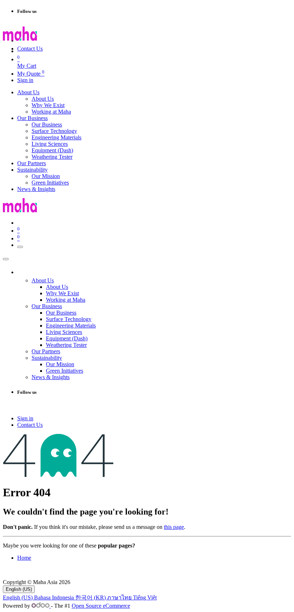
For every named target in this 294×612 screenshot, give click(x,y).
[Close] (6, 259)
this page (174, 527)
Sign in (25, 80)
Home (24, 558)
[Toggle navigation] (20, 247)
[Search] (86, 42)
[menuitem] (28, 92)
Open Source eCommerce (101, 606)
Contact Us (30, 49)
